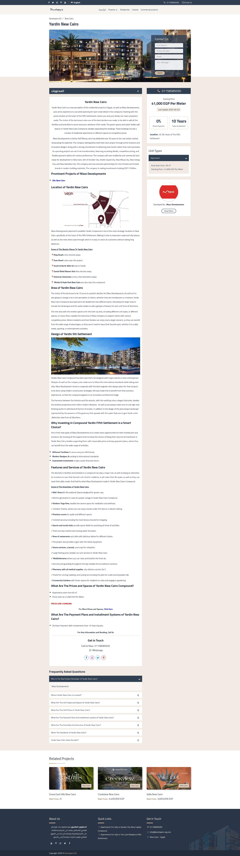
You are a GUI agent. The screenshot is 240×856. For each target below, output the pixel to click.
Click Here (108, 609)
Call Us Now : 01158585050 (95, 646)
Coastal (135, 9)
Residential (125, 9)
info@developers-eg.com (160, 832)
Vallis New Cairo (155, 794)
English (77, 2)
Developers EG (70, 853)
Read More (168, 211)
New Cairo (86, 785)
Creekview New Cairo (108, 794)
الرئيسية (102, 9)
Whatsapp (97, 650)
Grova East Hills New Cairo (62, 794)
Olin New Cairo (58, 180)
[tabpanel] (120, 56)
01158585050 (171, 91)
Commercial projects (149, 9)
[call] (238, 427)
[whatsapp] (238, 421)
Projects (111, 9)
